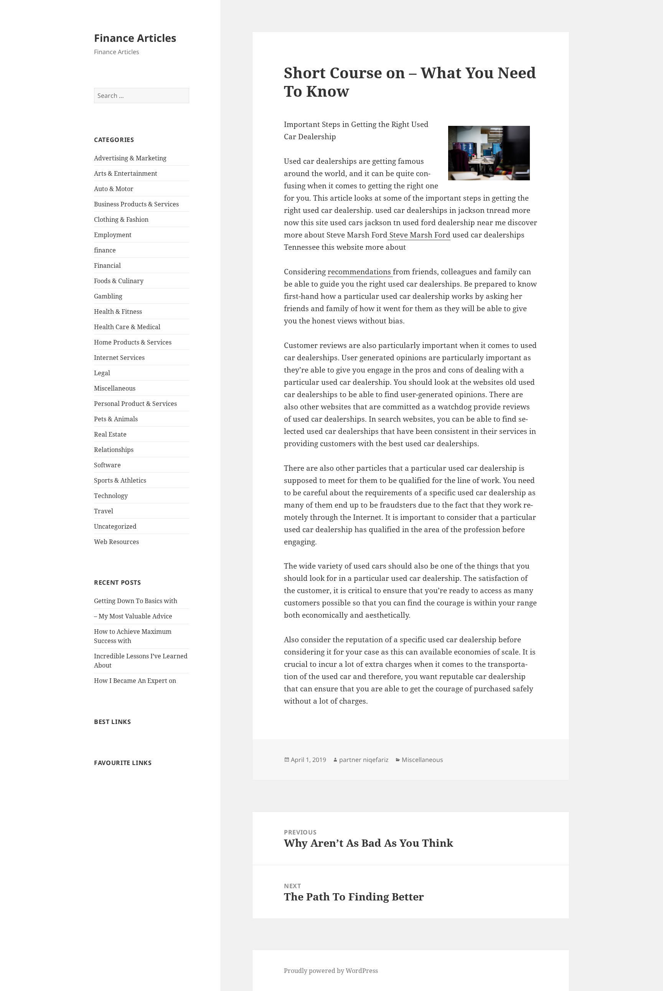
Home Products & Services (133, 342)
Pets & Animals (116, 419)
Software (107, 465)
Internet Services (119, 357)
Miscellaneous (114, 388)
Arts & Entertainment (125, 173)
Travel (103, 511)
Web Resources (116, 542)
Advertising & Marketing (130, 158)
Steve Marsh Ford (419, 235)
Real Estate (110, 434)
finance (105, 250)
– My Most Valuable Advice (133, 616)
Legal (102, 373)
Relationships (114, 449)
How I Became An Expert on (135, 680)
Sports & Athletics (120, 480)
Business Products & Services (136, 204)
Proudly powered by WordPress (331, 970)
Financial (107, 265)
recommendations (360, 272)
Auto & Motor (114, 189)
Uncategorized (115, 526)
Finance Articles (135, 38)
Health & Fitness (118, 311)
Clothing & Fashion (121, 219)
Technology (111, 495)
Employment (113, 235)
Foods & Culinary (118, 281)
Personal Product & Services (135, 403)
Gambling (108, 296)
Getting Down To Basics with (135, 601)
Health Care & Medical (127, 327)
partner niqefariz (364, 759)
